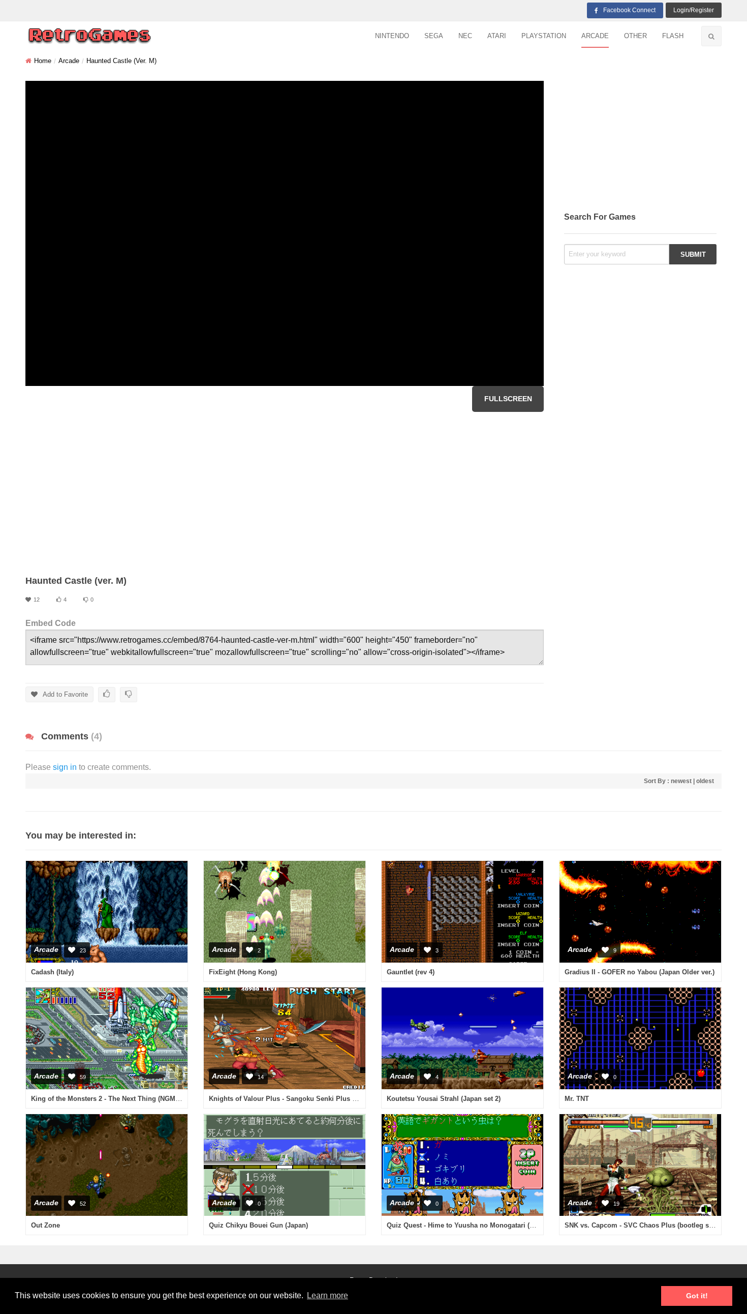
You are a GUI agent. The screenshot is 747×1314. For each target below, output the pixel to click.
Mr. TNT (577, 1098)
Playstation (543, 36)
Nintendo (392, 36)
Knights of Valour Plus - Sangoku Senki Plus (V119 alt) (295, 1098)
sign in (65, 767)
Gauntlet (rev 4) (410, 972)
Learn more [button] (327, 1295)
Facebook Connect (629, 10)
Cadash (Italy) (52, 972)
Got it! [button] (697, 1296)
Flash (672, 36)
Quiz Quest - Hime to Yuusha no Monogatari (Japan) (468, 1225)
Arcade (595, 36)
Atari (496, 36)
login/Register (693, 10)
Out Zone (45, 1225)
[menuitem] (392, 36)
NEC (465, 36)
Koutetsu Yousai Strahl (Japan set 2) (444, 1098)
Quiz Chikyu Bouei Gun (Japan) (258, 1225)
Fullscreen (508, 399)
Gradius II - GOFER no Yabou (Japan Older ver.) (639, 972)
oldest (705, 781)
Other (635, 36)
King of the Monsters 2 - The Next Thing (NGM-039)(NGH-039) (126, 1098)
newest (681, 781)
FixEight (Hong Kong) (243, 972)
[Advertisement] (284, 493)
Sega (433, 36)
